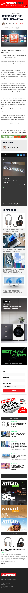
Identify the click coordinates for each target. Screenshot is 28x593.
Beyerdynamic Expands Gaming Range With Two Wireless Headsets (18, 425)
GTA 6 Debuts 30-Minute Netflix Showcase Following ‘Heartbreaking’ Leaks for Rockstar (18, 467)
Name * (4, 371)
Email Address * (6, 377)
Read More (4, 563)
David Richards (13, 147)
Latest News (7, 12)
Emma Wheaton (22, 438)
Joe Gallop (21, 427)
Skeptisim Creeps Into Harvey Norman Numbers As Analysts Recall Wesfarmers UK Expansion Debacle (19, 446)
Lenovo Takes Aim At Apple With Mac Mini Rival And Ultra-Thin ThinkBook (18, 435)
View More (4, 480)
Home (2, 12)
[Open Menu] (2, 4)
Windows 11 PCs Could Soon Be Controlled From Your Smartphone (18, 456)
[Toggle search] (4, 4)
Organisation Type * (7, 383)
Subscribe (14, 390)
